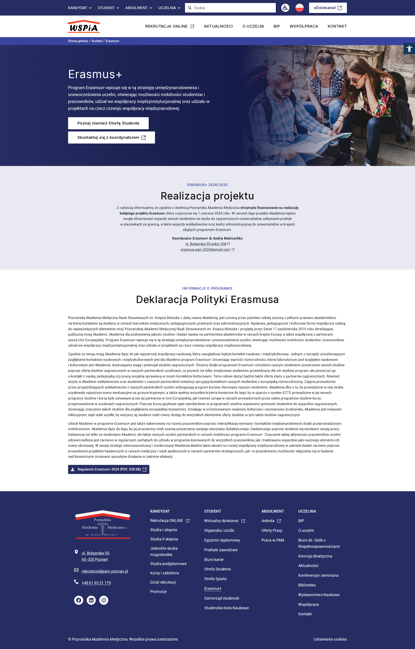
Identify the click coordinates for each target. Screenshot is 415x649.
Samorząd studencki (221, 598)
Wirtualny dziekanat (221, 522)
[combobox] (230, 8)
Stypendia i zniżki (219, 530)
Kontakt (337, 26)
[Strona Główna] (85, 26)
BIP (277, 26)
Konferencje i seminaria (318, 575)
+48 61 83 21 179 (96, 583)
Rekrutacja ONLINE (166, 27)
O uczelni (253, 26)
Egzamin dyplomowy (222, 540)
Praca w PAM (273, 540)
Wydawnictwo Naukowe (319, 594)
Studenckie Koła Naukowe (226, 608)
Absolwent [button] (136, 9)
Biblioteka (307, 585)
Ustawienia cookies (330, 639)
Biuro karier (214, 559)
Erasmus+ (213, 588)
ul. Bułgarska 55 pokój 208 (205, 244)
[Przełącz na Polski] (299, 8)
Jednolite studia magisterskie (164, 551)
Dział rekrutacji (163, 582)
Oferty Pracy (272, 530)
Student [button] (106, 9)
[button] (409, 48)
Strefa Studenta (217, 569)
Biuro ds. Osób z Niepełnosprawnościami (319, 543)
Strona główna (78, 41)
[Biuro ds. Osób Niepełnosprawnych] (285, 8)
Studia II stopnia (164, 539)
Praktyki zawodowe (221, 550)
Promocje (158, 591)
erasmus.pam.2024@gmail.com (206, 250)
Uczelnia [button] (167, 9)
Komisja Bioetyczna (315, 556)
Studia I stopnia (163, 529)
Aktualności (218, 26)
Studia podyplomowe (168, 563)
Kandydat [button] (77, 9)
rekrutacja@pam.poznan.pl (105, 571)
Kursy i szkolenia (164, 573)
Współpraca (304, 26)
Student (96, 41)
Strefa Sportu (215, 578)
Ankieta (268, 522)
